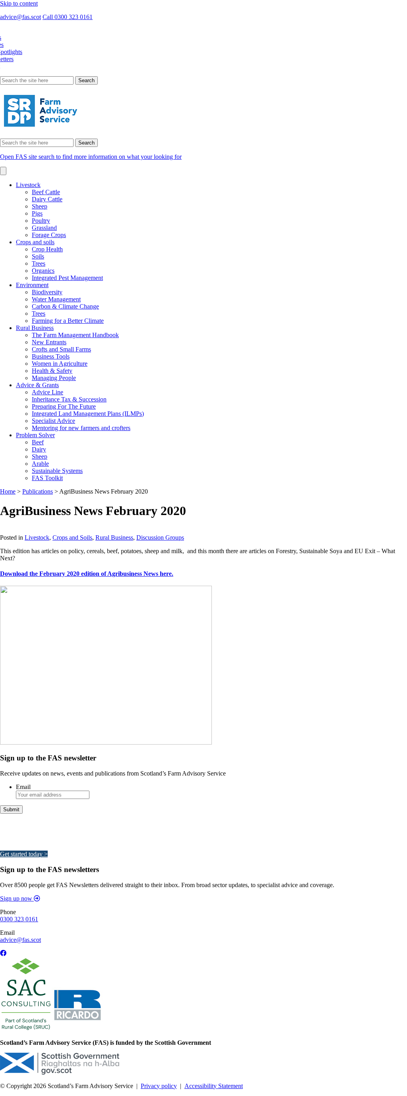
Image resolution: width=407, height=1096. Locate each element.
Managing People (54, 377)
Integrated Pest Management (67, 277)
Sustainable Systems (57, 470)
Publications (37, 491)
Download (13, 530)
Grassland (44, 227)
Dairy (39, 449)
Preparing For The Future (64, 406)
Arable (40, 463)
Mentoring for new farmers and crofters (81, 428)
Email (23, 786)
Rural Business (35, 327)
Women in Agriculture (59, 363)
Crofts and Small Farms (61, 349)
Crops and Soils (72, 537)
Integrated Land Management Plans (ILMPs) (88, 413)
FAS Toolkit (47, 478)
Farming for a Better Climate (68, 320)
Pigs (37, 213)
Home (8, 491)
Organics (43, 270)
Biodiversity (47, 292)
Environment (32, 285)
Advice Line (47, 392)
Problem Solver (35, 435)
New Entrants (49, 342)
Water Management (56, 299)
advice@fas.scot (20, 17)
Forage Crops (49, 235)
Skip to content (19, 3)
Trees (38, 263)
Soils (38, 256)
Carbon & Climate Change (65, 306)
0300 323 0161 (19, 919)
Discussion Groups (160, 537)
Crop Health (47, 249)
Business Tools (51, 356)
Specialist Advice (53, 420)
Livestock (28, 184)
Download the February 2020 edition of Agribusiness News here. (86, 573)
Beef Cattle (46, 192)
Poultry (41, 220)
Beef (38, 442)
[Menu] (3, 171)
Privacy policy (159, 1085)
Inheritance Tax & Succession (69, 399)
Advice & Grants (37, 385)
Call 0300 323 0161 (68, 17)
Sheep (39, 206)
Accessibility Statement (213, 1085)
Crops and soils (35, 242)
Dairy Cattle (47, 199)
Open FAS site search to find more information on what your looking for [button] (91, 156)
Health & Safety (52, 370)
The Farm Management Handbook (75, 335)
